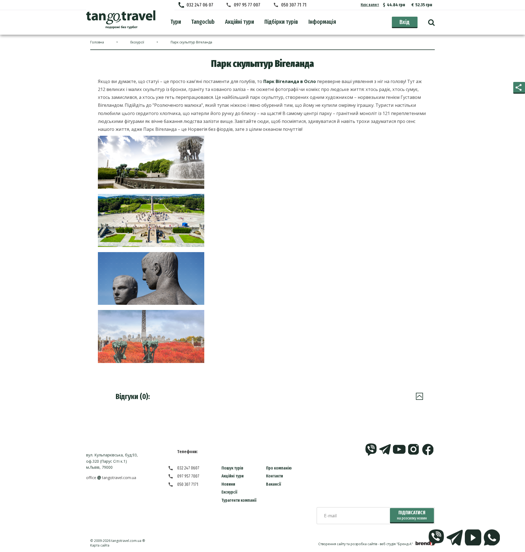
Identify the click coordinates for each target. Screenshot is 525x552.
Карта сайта (99, 545)
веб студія (388, 544)
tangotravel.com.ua (126, 540)
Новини (228, 484)
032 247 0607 (188, 468)
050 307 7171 (187, 484)
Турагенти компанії (238, 500)
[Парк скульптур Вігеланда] (120, 20)
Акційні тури (232, 476)
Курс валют (370, 4)
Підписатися (412, 515)
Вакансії (273, 484)
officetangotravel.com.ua (111, 477)
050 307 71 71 (294, 5)
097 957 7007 (188, 476)
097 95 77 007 (247, 5)
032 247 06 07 (199, 5)
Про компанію (279, 468)
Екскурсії (229, 492)
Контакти (274, 476)
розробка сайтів (364, 544)
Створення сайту (332, 544)
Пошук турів (232, 468)
